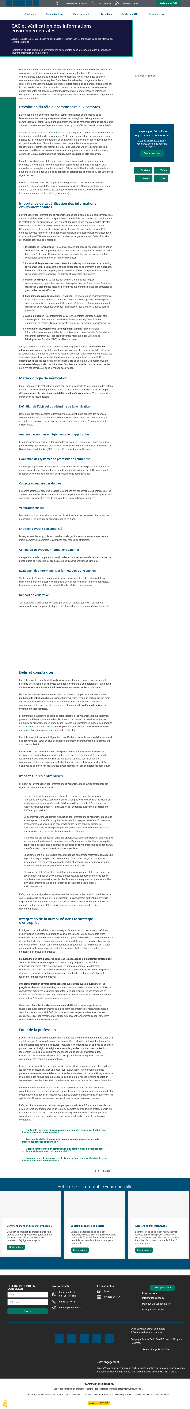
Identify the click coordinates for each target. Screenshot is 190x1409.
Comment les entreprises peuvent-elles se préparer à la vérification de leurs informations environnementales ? (64, 1159)
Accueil (14, 39)
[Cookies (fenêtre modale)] (5, 1404)
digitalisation (26, 1041)
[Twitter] (16, 3)
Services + (30, 14)
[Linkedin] (36, 3)
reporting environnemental (38, 726)
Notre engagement (107, 1362)
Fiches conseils (82, 14)
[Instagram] (29, 3)
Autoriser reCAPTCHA (98, 1403)
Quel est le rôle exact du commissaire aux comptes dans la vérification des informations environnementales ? (64, 1131)
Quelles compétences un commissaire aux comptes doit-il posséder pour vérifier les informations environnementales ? (62, 1150)
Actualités (106, 14)
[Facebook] (9, 3)
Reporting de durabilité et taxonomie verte (59, 39)
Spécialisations (54, 14)
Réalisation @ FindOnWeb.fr (157, 1349)
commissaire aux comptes (48, 132)
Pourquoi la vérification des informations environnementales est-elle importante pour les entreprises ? (60, 1140)
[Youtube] (22, 3)
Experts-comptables (29, 39)
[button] (66, 1131)
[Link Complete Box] (30, 1224)
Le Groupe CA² (130, 14)
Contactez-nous (157, 14)
